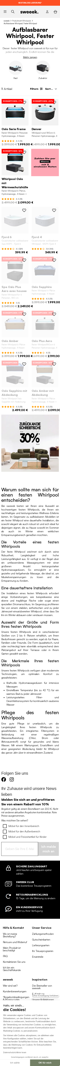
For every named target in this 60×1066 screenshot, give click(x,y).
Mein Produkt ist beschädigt (12, 949)
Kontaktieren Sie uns (14, 961)
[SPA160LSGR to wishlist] (54, 210)
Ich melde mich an (48, 849)
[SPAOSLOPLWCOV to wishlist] (24, 260)
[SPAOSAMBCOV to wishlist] (54, 364)
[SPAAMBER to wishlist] (24, 314)
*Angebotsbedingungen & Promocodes (16, 998)
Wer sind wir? (10, 985)
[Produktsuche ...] (13, 11)
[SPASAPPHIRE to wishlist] (54, 260)
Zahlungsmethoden (43, 933)
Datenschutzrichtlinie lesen (14, 1052)
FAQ (5, 956)
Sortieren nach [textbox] (52, 88)
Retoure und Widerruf (15, 942)
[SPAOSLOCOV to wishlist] (24, 152)
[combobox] (51, 88)
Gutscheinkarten (41, 939)
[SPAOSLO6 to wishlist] (24, 102)
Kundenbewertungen (14, 991)
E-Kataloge (38, 993)
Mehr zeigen (30, 57)
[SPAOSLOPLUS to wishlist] (54, 314)
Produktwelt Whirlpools (21, 21)
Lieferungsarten (40, 945)
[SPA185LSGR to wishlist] (24, 210)
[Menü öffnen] (5, 12)
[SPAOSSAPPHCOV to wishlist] (24, 364)
